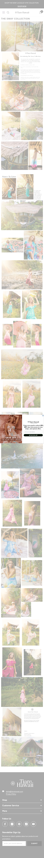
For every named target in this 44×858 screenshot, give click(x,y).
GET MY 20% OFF (33, 435)
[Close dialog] (43, 415)
